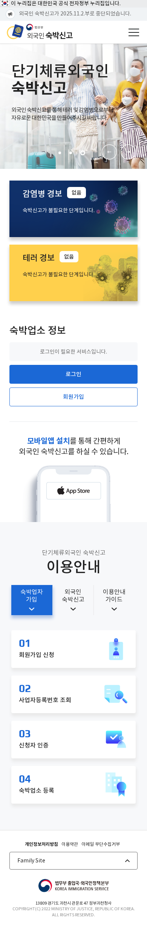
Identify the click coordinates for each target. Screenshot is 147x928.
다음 (128, 151)
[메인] (40, 32)
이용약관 (69, 844)
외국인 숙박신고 (73, 595)
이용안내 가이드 (114, 595)
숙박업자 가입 (31, 595)
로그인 (73, 374)
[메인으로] (73, 886)
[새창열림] (73, 490)
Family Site (31, 860)
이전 (109, 151)
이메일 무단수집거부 (100, 844)
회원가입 (73, 396)
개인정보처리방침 (41, 844)
